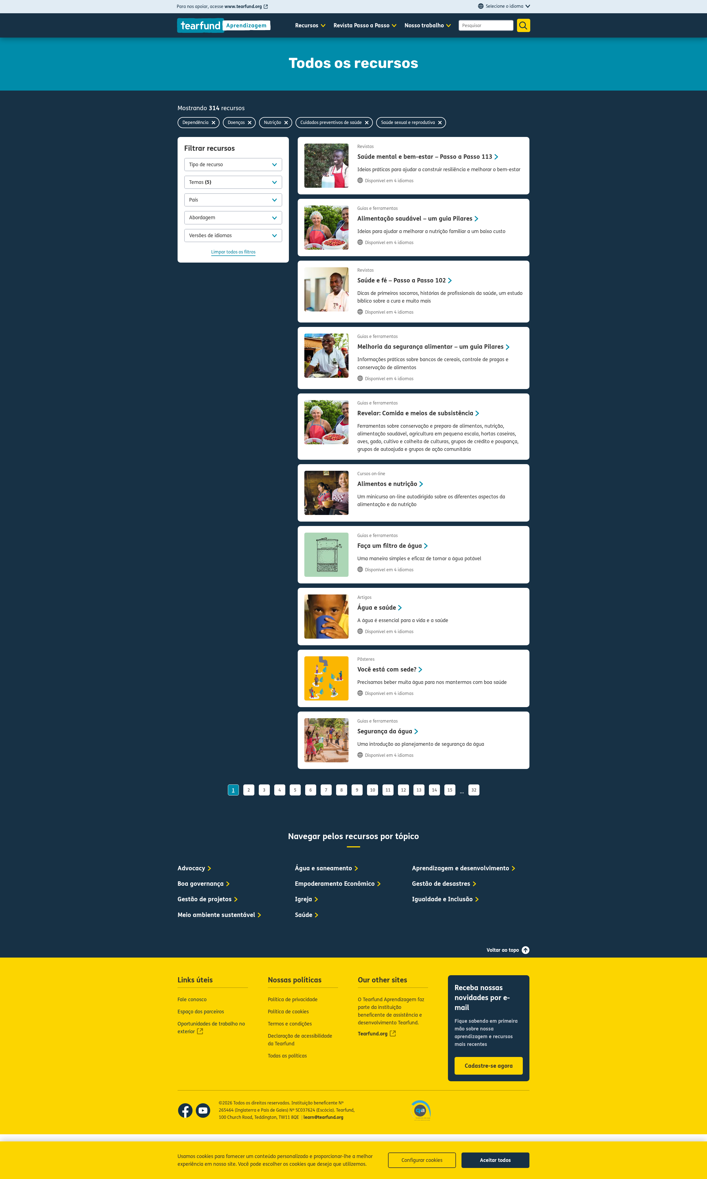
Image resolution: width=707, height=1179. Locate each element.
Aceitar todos (495, 1160)
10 (372, 790)
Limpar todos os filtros (233, 252)
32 (473, 790)
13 (418, 790)
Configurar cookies (422, 1160)
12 (403, 790)
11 (388, 790)
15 (449, 790)
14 (434, 790)
